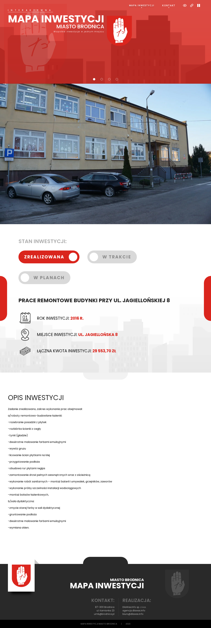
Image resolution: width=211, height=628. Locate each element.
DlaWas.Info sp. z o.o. (134, 607)
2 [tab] (102, 79)
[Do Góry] (204, 621)
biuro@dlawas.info (132, 614)
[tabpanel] (105, 27)
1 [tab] (94, 79)
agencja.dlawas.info (133, 610)
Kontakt (168, 5)
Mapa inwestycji (141, 5)
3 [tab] (109, 79)
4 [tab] (117, 79)
